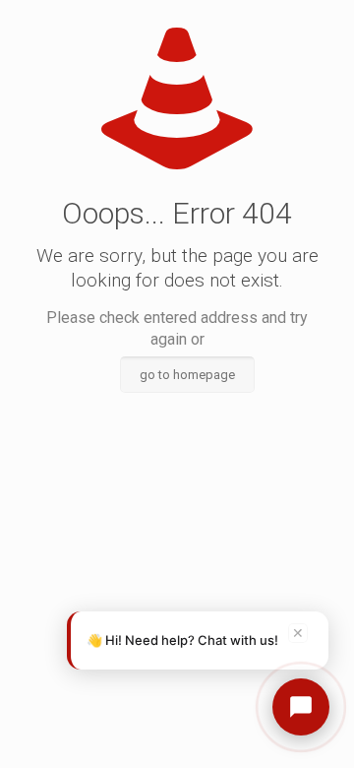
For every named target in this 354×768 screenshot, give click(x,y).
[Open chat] (300, 707)
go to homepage (187, 374)
